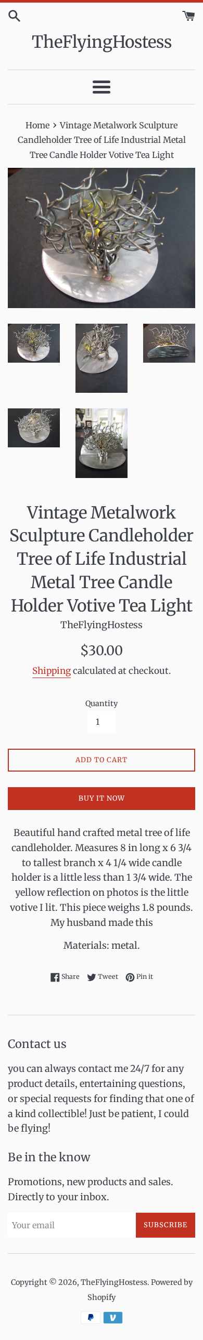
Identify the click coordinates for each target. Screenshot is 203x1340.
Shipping (51, 670)
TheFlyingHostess (102, 42)
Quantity (101, 703)
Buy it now (102, 798)
